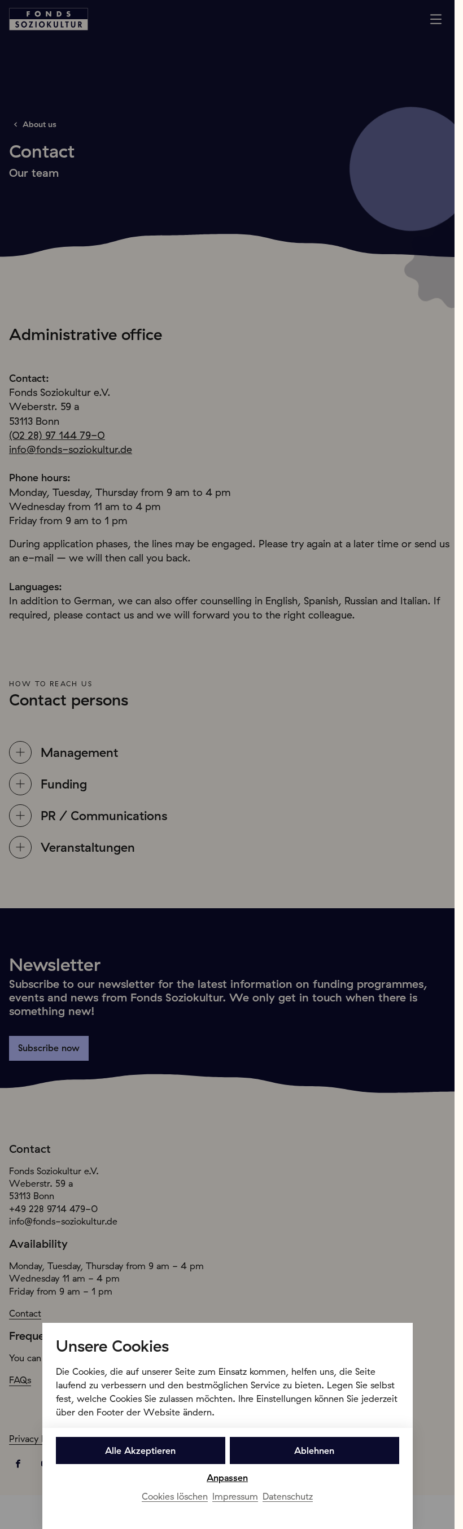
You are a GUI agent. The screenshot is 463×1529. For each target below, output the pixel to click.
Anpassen (227, 1477)
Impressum (235, 1496)
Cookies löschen (175, 1496)
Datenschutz (288, 1496)
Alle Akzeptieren (140, 1450)
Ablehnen (314, 1450)
